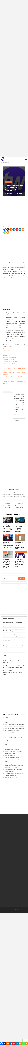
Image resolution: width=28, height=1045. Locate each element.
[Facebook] (4, 229)
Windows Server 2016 (9, 364)
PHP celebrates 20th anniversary (12, 730)
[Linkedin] (13, 229)
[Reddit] (10, 229)
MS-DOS (5, 348)
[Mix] (23, 229)
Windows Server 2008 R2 (10, 357)
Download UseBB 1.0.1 (10, 735)
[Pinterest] (16, 229)
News (5, 517)
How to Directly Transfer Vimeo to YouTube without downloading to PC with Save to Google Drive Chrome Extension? (15, 765)
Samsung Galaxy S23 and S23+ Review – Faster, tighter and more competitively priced (14, 739)
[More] (7, 232)
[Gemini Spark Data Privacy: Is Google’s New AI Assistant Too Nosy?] (20, 554)
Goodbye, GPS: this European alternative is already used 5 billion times (12, 672)
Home (6, 717)
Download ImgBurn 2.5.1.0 (11, 777)
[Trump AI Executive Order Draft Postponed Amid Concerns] (8, 537)
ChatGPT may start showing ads (12, 749)
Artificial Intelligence (21, 551)
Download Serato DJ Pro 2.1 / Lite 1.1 (20, 507)
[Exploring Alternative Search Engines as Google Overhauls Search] (8, 554)
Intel (15, 414)
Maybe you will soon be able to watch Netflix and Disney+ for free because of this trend (13, 660)
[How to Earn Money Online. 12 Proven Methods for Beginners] (20, 520)
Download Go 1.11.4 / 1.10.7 (7, 506)
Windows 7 (6, 351)
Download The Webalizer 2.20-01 (12, 720)
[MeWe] (20, 229)
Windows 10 (6, 355)
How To (17, 517)
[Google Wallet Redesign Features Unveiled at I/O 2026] (20, 537)
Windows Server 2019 (9, 366)
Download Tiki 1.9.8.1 (9, 733)
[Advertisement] (14, 14)
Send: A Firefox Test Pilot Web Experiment (14, 728)
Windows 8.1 (6, 353)
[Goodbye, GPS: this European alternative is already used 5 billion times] (8, 520)
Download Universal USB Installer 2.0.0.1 (14, 747)
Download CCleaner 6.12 (10, 755)
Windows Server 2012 (9, 359)
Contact (6, 722)
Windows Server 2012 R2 (10, 361)
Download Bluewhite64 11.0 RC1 (12, 757)
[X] (7, 229)
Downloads (8, 182)
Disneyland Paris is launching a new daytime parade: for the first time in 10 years (13, 624)
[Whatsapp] (4, 232)
